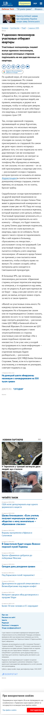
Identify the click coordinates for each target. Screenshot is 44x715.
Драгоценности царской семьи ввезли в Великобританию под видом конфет (21, 585)
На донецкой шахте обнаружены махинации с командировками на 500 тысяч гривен (20, 378)
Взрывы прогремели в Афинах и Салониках (17, 534)
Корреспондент (9, 178)
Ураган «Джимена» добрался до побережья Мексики (17, 557)
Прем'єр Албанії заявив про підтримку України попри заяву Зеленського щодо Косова (28, 20)
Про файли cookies (9, 710)
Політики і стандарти (10, 625)
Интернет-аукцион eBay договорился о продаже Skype (20, 596)
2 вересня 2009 (33, 28)
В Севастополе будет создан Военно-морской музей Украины (21, 545)
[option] (22, 18)
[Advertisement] (22, 413)
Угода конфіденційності (11, 628)
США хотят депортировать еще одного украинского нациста (20, 506)
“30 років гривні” (24, 9)
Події (24, 28)
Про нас (5, 615)
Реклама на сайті (8, 617)
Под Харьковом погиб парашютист (18, 575)
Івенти (4, 620)
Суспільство (14, 28)
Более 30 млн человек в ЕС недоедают (20, 605)
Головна (5, 28)
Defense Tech (8, 9)
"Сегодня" (18, 389)
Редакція (5, 623)
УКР (35, 3)
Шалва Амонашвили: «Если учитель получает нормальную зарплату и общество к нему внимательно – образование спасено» (20, 520)
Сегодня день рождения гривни (18, 566)
